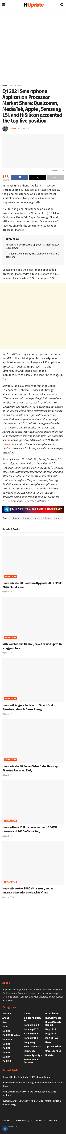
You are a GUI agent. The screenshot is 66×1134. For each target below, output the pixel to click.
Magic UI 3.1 (51, 1033)
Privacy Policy (22, 1120)
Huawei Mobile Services (31, 1061)
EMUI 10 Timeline (11, 1035)
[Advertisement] (33, 46)
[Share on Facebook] (19, 177)
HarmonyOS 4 (31, 1033)
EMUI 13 (6, 1052)
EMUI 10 (6, 1031)
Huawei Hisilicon (42, 518)
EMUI (5, 1026)
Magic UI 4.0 (51, 1038)
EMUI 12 (6, 1048)
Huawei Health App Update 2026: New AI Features (27, 1077)
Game (27, 1013)
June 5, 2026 (8, 592)
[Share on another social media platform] (55, 177)
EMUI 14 (6, 1057)
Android (6, 1013)
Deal (4, 1022)
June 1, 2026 (8, 836)
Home (4, 85)
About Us (6, 1120)
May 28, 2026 (9, 897)
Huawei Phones (53, 1018)
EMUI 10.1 (7, 1039)
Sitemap (38, 1120)
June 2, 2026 (8, 714)
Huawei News (16, 85)
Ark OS (6, 1018)
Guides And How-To (33, 1019)
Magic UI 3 (50, 1029)
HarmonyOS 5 (31, 1038)
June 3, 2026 (8, 653)
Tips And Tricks (53, 1046)
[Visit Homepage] (33, 5)
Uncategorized (53, 1051)
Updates (49, 1055)
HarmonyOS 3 (31, 1029)
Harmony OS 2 (31, 1025)
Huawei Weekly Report (53, 1023)
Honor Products (32, 1046)
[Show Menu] (3, 5)
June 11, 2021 (26, 128)
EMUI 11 (6, 1044)
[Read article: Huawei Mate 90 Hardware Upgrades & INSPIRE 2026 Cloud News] (33, 558)
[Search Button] (62, 5)
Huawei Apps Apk (33, 1055)
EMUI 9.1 (6, 1061)
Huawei (6, 444)
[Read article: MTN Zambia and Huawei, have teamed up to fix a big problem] (33, 619)
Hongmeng (29, 1042)
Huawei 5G (29, 1051)
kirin (56, 518)
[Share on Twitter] (37, 177)
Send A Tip (52, 1120)
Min (14, 128)
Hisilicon (14, 518)
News (48, 1042)
